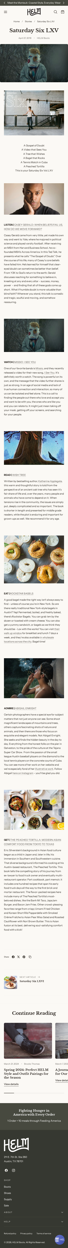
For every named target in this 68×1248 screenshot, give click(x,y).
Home (17, 21)
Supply (8, 1199)
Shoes (7, 1193)
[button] (5, 12)
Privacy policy (26, 1233)
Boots (7, 1186)
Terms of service (43, 1233)
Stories (28, 21)
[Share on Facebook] (13, 957)
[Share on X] (18, 957)
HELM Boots (18, 1242)
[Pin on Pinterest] (24, 957)
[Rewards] (60, 1240)
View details (11, 1084)
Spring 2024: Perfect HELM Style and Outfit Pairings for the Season (26, 1073)
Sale (6, 1205)
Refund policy (10, 1233)
